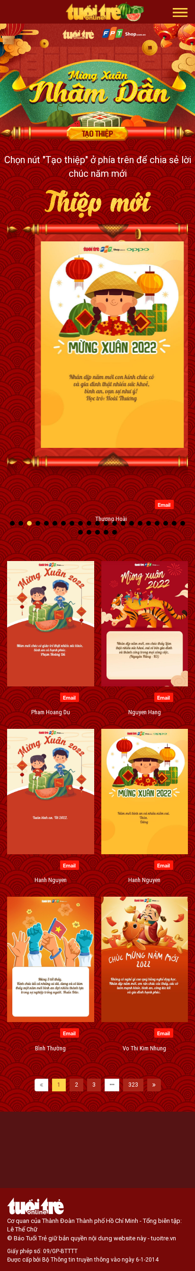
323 (133, 1084)
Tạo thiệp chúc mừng (97, 133)
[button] (180, 12)
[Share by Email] (149, 504)
